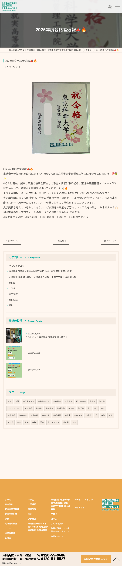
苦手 (27, 422)
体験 (110, 415)
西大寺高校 (81, 401)
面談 (74, 422)
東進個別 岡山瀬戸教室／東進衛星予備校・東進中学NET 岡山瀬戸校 (42, 277)
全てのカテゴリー (18, 266)
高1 (95, 408)
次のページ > (110, 240)
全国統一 (57, 401)
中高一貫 (46, 415)
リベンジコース (14, 408)
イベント (78, 415)
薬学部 (81, 408)
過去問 (66, 422)
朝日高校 (28, 408)
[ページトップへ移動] (116, 559)
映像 (103, 415)
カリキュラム (53, 422)
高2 (89, 408)
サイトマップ (80, 507)
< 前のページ (12, 240)
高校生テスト (44, 401)
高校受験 (13, 299)
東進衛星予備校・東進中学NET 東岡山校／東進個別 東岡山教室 (40, 271)
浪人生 (102, 401)
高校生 (12, 282)
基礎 (34, 422)
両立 (19, 422)
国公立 (10, 422)
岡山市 (89, 415)
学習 (42, 422)
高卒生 (92, 401)
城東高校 (34, 415)
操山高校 (11, 415)
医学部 (71, 408)
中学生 (12, 288)
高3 (102, 408)
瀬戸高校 (23, 415)
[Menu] (117, 6)
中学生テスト (28, 401)
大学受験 (13, 294)
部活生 (39, 408)
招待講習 (49, 408)
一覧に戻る (61, 240)
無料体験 (61, 408)
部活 (9, 401)
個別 (11, 305)
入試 (17, 401)
